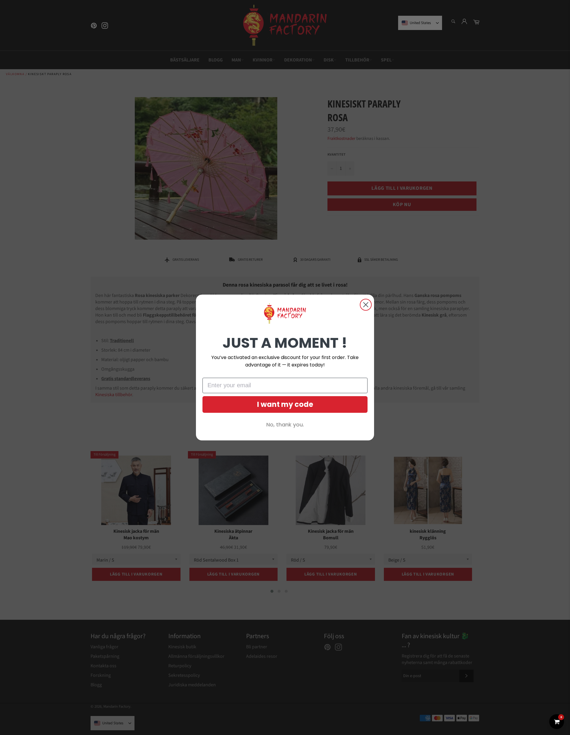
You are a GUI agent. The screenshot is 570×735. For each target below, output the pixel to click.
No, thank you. (285, 424)
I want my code (285, 404)
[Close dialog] (365, 304)
